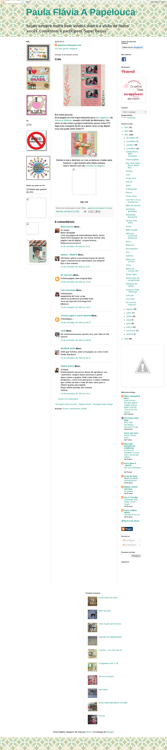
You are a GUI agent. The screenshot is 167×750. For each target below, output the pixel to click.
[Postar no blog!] (92, 211)
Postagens (129, 540)
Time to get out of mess (110, 624)
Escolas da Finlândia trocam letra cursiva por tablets (131, 453)
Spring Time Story (131, 222)
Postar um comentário (68, 399)
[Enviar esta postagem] (85, 211)
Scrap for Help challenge (132, 290)
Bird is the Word (131, 521)
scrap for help (130, 476)
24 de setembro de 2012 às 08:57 (76, 322)
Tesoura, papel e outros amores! (76, 315)
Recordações (132, 249)
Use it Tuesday (131, 497)
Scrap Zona (131, 178)
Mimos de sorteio (130, 260)
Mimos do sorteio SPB (132, 270)
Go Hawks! (128, 491)
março (129, 327)
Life (128, 252)
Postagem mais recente (66, 404)
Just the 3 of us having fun (133, 201)
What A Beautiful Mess (132, 397)
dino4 (89, 732)
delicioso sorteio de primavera (131, 235)
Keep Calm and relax (108, 597)
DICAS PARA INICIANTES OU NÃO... (114, 703)
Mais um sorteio (133, 205)
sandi (63, 331)
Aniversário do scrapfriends (133, 279)
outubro (130, 145)
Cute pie (130, 295)
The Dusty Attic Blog (131, 419)
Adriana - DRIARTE (69, 255)
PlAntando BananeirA (131, 216)
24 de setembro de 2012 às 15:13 (75, 393)
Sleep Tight (131, 274)
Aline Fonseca (67, 227)
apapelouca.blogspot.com (69, 45)
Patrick (129, 182)
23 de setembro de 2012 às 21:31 (75, 267)
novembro (131, 141)
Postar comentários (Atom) (75, 408)
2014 (126, 127)
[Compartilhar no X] (94, 211)
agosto (129, 309)
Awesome (103, 689)
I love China (131, 196)
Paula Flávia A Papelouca (80, 12)
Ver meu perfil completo (66, 49)
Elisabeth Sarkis (68, 348)
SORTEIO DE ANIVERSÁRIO (110, 637)
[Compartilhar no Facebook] (97, 211)
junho (129, 316)
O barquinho (131, 189)
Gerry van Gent (131, 433)
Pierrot (129, 192)
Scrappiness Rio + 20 (108, 663)
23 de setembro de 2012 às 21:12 (75, 246)
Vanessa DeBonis (63, 120)
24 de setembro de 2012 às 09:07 (76, 340)
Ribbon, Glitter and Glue (131, 488)
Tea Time (130, 299)
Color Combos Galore (130, 511)
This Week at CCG (132, 514)
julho (129, 313)
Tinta (128, 265)
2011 (126, 339)
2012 (126, 135)
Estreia (129, 171)
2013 (126, 131)
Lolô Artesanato (68, 290)
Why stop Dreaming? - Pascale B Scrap (131, 424)
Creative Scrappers (95, 165)
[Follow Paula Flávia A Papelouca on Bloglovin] (132, 48)
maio (128, 320)
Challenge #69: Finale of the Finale (131, 501)
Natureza (130, 245)
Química (129, 256)
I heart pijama (132, 159)
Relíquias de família (131, 285)
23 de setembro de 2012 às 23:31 (75, 307)
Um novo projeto (106, 676)
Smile (128, 185)
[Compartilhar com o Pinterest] (99, 211)
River (128, 241)
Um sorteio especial (131, 303)
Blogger (110, 732)
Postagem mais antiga (103, 404)
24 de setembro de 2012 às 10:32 (76, 358)
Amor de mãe (105, 611)
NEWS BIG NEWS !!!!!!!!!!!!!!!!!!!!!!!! (131, 479)
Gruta (128, 226)
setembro (131, 148)
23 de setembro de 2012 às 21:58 (75, 282)
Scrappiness (103, 117)
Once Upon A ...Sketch (130, 464)
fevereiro (131, 330)
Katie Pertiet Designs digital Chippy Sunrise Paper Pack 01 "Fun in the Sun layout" (131, 406)
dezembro (131, 138)
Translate (131, 118)
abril (128, 323)
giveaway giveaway (131, 210)
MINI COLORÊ (131, 230)
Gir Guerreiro (67, 275)
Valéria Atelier (67, 366)
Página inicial (85, 404)
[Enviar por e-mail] (89, 211)
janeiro (129, 334)
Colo (128, 175)
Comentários (130, 545)
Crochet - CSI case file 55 (110, 650)
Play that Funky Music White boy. (133, 165)
